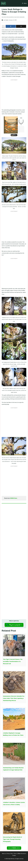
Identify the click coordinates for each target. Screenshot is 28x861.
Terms (15, 853)
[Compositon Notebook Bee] (14, 136)
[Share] (11, 26)
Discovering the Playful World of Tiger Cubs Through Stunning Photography (12, 839)
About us (4, 853)
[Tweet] (21, 26)
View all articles (14, 848)
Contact (14, 855)
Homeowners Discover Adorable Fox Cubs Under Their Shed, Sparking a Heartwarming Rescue (13, 698)
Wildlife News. (13, 498)
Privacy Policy (10, 853)
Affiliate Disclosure (21, 853)
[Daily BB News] (3, 3)
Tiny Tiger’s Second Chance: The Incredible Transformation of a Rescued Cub (12, 661)
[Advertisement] (14, 95)
